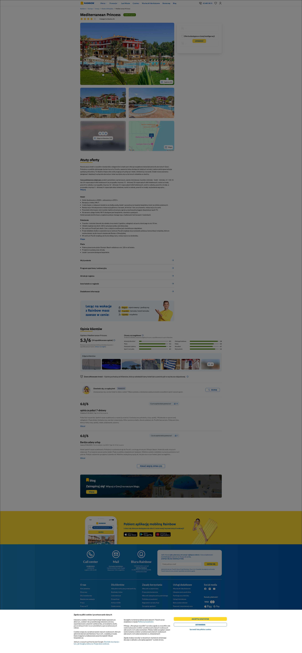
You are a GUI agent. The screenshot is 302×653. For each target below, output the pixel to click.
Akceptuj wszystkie (201, 619)
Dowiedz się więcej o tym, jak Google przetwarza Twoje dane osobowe (96, 643)
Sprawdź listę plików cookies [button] (200, 629)
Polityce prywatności (145, 622)
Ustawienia (204, 625)
